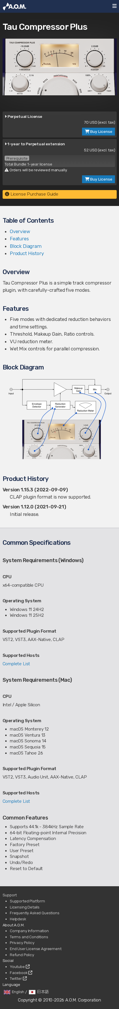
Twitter (16, 978)
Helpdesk (18, 919)
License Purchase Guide (33, 194)
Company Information (29, 930)
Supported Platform (27, 901)
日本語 (43, 991)
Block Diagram (26, 246)
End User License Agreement (36, 948)
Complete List (16, 663)
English (18, 991)
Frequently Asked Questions (35, 912)
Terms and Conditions (29, 936)
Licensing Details (25, 907)
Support (10, 895)
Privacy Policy (22, 942)
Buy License (100, 131)
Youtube (18, 966)
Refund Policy (22, 954)
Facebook (19, 972)
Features (19, 238)
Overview (20, 231)
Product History (27, 253)
